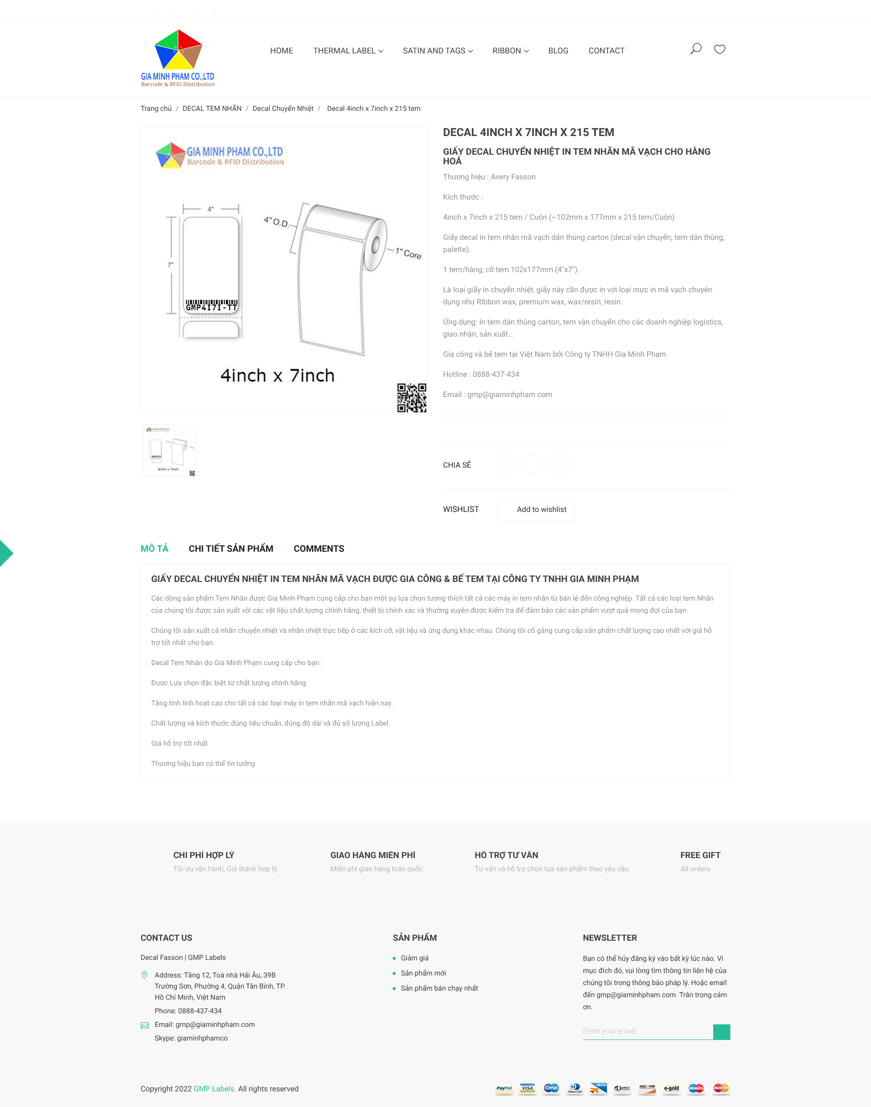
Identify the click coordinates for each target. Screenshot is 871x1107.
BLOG (558, 50)
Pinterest (560, 464)
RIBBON (507, 50)
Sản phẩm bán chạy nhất (439, 989)
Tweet (533, 464)
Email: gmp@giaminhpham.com (205, 1025)
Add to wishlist (542, 509)
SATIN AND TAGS (435, 50)
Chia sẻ (505, 464)
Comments (319, 549)
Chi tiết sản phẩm (231, 549)
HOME (281, 50)
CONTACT (607, 50)
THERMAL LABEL (345, 50)
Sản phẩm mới (423, 973)
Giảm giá (414, 958)
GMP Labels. (215, 1088)
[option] (169, 450)
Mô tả (154, 549)
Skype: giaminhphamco (191, 1038)
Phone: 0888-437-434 (188, 1011)
